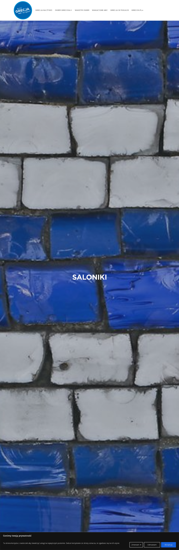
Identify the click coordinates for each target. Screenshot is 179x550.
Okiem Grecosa (62, 10)
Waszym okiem (82, 10)
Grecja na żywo (43, 10)
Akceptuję (168, 545)
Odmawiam (152, 545)
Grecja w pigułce (119, 10)
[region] (89, 541)
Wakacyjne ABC (100, 10)
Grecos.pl (136, 10)
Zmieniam (135, 545)
